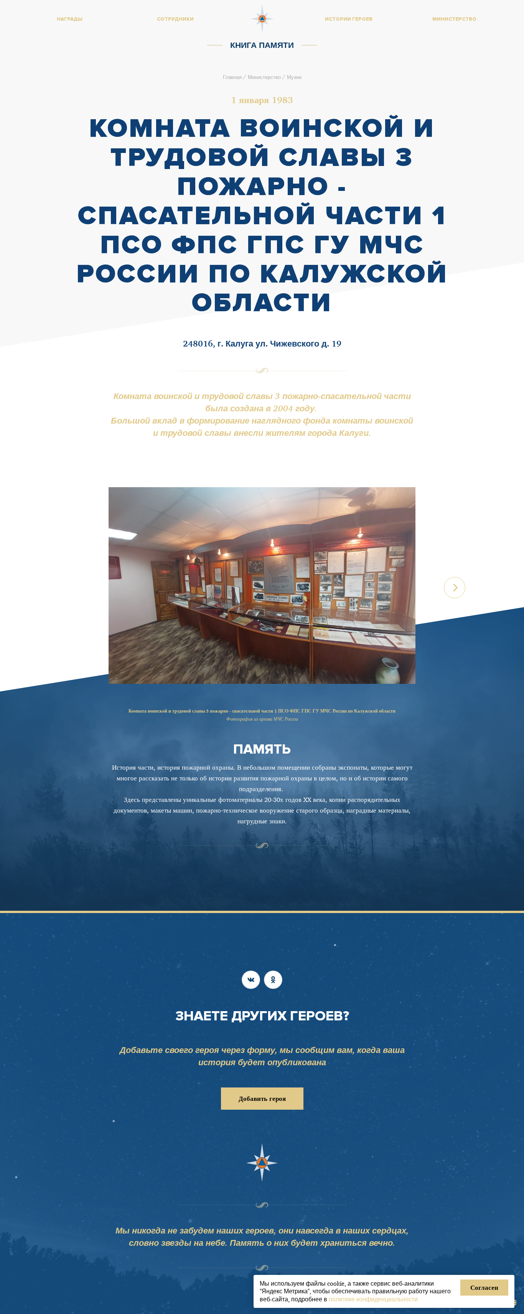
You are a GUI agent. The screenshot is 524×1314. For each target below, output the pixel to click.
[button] (454, 587)
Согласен (484, 1287)
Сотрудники (175, 19)
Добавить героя (262, 1098)
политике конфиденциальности (373, 1299)
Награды (69, 19)
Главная (232, 77)
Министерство (264, 77)
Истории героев (348, 19)
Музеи (294, 77)
